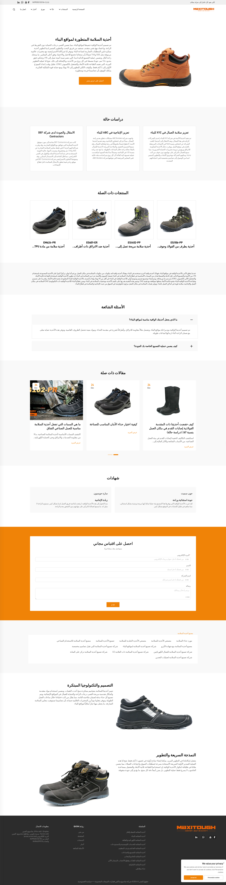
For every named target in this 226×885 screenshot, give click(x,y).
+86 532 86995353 (38, 2)
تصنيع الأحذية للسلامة (105, 641)
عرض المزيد (189, 447)
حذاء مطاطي (140, 869)
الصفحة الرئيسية (78, 9)
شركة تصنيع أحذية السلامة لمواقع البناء (139, 646)
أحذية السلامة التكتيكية (137, 865)
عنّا (52, 9)
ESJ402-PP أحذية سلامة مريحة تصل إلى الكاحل (134, 245)
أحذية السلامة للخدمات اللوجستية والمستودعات (128, 844)
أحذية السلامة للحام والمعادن (134, 856)
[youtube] (26, 2)
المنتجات (64, 9)
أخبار (34, 9)
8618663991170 (38, 841)
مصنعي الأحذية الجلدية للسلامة (132, 641)
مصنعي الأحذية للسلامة (161, 641)
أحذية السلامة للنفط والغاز (135, 832)
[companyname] (204, 9)
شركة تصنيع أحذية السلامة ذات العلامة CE (130, 652)
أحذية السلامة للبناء (138, 836)
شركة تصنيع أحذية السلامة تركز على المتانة (88, 652)
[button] (115, 454)
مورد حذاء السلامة (184, 641)
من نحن (81, 832)
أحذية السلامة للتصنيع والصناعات (133, 852)
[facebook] (28, 2)
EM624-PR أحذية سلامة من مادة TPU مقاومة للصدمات (49, 245)
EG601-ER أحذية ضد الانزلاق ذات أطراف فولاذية (91, 245)
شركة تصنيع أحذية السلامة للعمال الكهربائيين (173, 652)
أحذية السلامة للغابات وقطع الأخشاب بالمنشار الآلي (126, 861)
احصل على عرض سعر (95, 81)
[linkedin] (18, 2)
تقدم (113, 605)
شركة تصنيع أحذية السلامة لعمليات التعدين (173, 657)
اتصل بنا (23, 9)
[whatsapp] (22, 2)
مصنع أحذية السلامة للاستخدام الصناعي (74, 641)
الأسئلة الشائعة (78, 848)
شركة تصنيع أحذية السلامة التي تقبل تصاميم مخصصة (95, 646)
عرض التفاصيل (176, 220)
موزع (43, 9)
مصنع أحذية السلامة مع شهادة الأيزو (176, 646)
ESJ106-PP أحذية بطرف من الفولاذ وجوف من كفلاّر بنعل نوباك (176, 245)
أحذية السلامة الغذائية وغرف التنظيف (131, 848)
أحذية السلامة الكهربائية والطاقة (133, 840)
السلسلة (81, 836)
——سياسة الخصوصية (86, 882)
